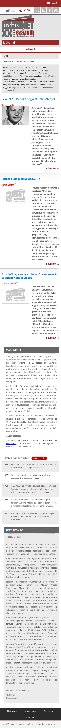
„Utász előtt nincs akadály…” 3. (21, 179)
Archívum (30, 716)
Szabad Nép (48, 87)
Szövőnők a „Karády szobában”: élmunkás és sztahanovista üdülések (30, 276)
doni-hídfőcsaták (9, 76)
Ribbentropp (43, 70)
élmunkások (22, 67)
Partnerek (48, 711)
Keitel (34, 70)
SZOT (12, 67)
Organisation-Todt (21, 73)
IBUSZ (5, 67)
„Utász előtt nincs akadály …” (15, 81)
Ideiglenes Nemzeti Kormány (33, 84)
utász (20, 76)
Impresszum (30, 711)
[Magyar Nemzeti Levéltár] (10, 13)
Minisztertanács (9, 90)
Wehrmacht (7, 73)
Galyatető (33, 67)
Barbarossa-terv (23, 70)
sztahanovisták (9, 70)
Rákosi (51, 81)
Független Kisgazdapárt (12, 87)
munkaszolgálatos (10, 79)
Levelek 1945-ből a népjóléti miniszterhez (28, 99)
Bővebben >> (52, 168)
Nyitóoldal (12, 711)
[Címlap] (18, 36)
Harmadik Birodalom (39, 73)
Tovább (48, 468)
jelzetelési (47, 440)
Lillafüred (42, 67)
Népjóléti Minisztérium (38, 81)
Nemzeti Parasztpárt (32, 87)
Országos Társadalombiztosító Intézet (40, 76)
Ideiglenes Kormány (11, 84)
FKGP (49, 84)
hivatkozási (11, 443)
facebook (49, 10)
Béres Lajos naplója (28, 79)
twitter (43, 10)
